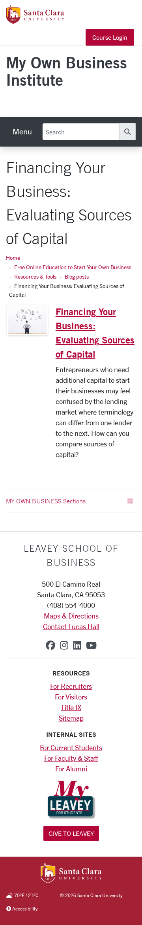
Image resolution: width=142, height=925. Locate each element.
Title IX (71, 707)
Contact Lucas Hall (71, 626)
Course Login (109, 37)
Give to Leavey (71, 833)
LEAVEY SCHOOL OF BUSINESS (71, 555)
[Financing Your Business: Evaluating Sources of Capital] (27, 320)
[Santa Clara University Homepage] (35, 21)
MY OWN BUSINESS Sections (46, 501)
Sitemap (71, 718)
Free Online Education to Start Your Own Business (72, 267)
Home (13, 257)
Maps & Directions (71, 616)
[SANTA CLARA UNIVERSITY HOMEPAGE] (71, 874)
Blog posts (77, 276)
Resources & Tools (35, 276)
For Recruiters (71, 686)
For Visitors (71, 697)
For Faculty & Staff (71, 758)
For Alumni (71, 769)
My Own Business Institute (66, 71)
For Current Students (71, 747)
